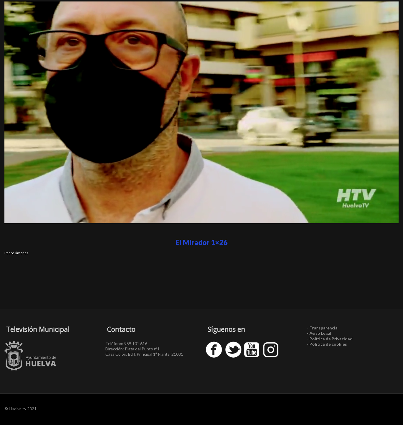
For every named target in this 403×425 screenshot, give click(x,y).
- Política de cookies (327, 344)
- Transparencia (322, 327)
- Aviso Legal (319, 333)
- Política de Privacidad (330, 338)
